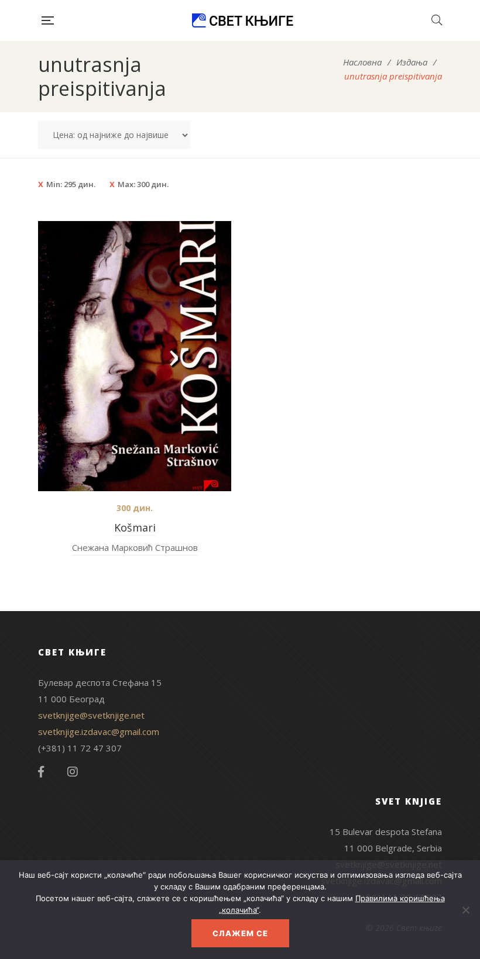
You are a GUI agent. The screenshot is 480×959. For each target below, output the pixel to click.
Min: (70, 184)
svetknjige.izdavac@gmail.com (98, 731)
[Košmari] (134, 356)
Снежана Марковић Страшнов (135, 547)
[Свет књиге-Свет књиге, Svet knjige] (242, 20)
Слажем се (240, 933)
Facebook (41, 772)
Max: (143, 184)
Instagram (72, 772)
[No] (465, 910)
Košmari (135, 527)
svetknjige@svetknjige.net (91, 715)
